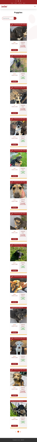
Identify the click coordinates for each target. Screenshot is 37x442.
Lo (14, 105)
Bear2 (14, 262)
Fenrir (14, 136)
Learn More (15, 81)
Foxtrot (14, 73)
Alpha (14, 418)
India (15, 168)
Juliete (14, 294)
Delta (15, 42)
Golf (14, 231)
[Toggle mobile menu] (35, 6)
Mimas (14, 356)
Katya (14, 387)
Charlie (14, 324)
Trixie (14, 199)
